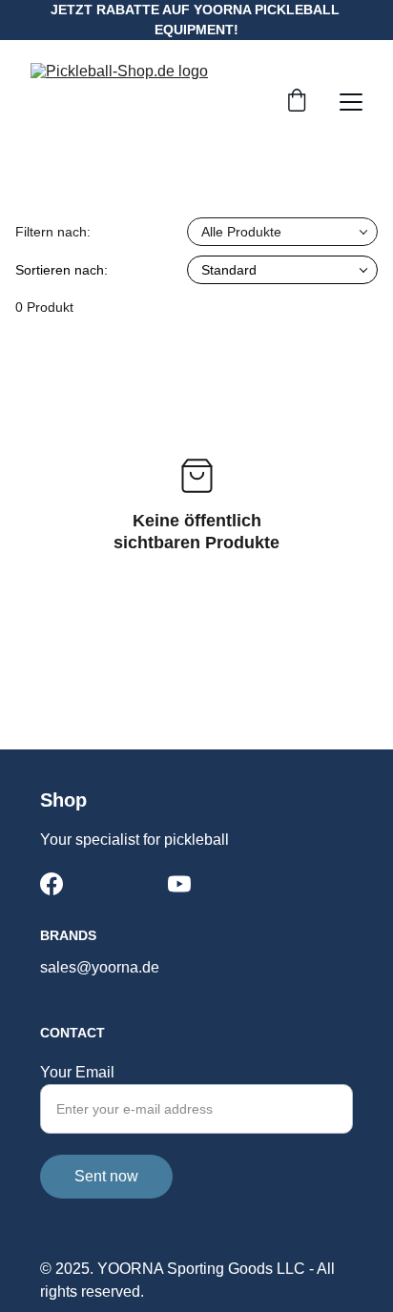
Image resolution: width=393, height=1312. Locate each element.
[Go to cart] (296, 102)
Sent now (106, 1176)
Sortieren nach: (61, 269)
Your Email (77, 1072)
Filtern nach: (53, 231)
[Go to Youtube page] (179, 883)
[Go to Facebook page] (51, 883)
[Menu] (351, 102)
